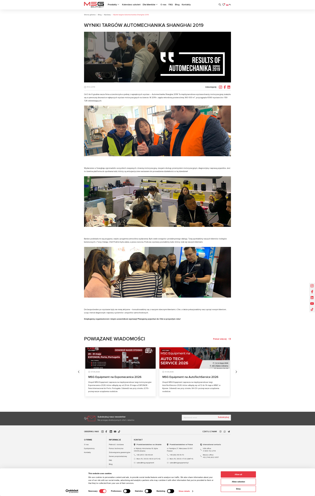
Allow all (238, 474)
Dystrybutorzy (89, 448)
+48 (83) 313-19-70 (177, 455)
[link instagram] (102, 431)
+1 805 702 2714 (209, 449)
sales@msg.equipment (145, 463)
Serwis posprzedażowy (118, 456)
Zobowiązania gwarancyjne (119, 452)
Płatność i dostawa (116, 444)
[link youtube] (115, 431)
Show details (184, 491)
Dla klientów (149, 4)
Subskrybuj (223, 417)
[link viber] (220, 431)
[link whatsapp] (224, 431)
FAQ (171, 4)
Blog (177, 4)
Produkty (112, 4)
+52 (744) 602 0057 (211, 456)
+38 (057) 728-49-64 (145, 455)
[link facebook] (106, 431)
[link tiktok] (119, 431)
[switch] (126, 491)
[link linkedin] (111, 431)
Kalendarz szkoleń (131, 4)
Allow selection (238, 482)
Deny (238, 489)
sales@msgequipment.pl (179, 463)
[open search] (220, 4)
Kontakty (186, 4)
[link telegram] (229, 431)
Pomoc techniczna (116, 448)
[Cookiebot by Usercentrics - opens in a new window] (72, 491)
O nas (163, 4)
